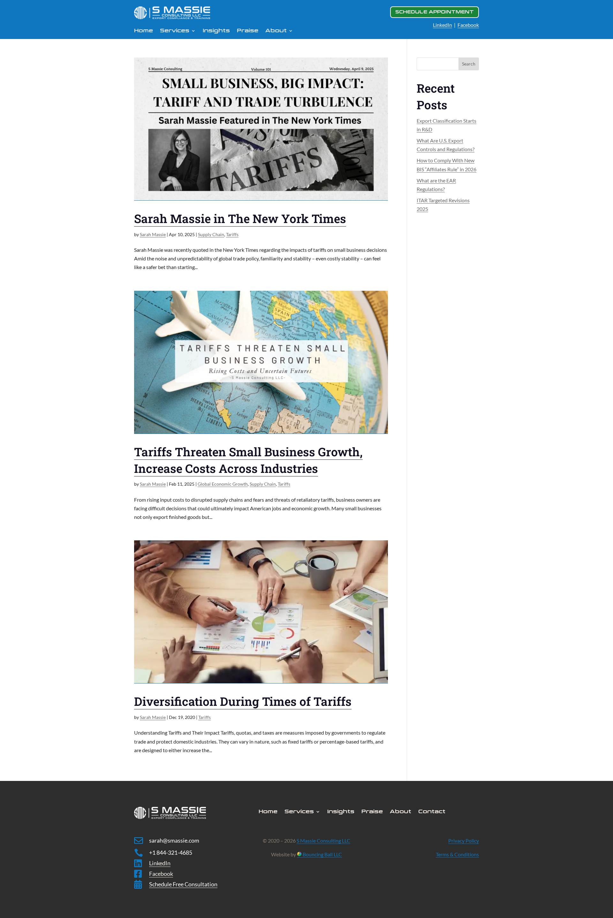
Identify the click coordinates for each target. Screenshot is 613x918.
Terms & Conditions (457, 854)
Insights (216, 31)
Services (174, 31)
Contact (431, 811)
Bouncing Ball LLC (322, 854)
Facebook (468, 25)
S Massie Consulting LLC (323, 840)
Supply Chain (211, 234)
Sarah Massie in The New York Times (240, 218)
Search (468, 63)
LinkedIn (442, 25)
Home (143, 31)
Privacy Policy (463, 840)
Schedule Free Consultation (183, 884)
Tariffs (232, 234)
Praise (247, 31)
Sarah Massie (153, 234)
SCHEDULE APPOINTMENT (434, 12)
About (400, 811)
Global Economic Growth (223, 484)
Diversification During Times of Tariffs (243, 701)
